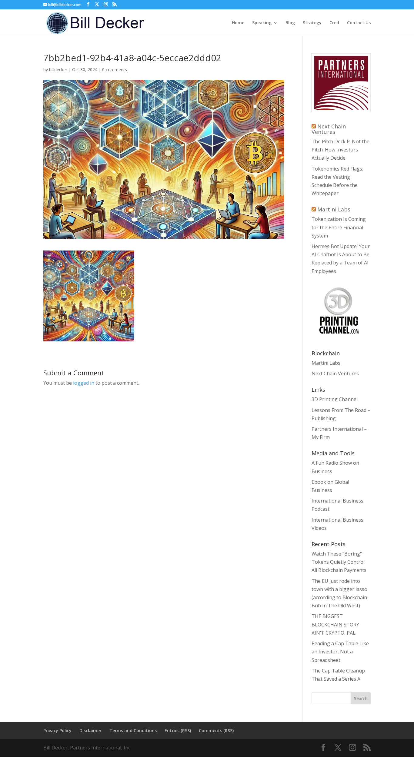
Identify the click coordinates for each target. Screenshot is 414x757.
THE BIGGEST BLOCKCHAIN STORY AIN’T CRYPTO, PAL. (335, 624)
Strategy (312, 23)
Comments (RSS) (216, 730)
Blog (290, 23)
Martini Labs (333, 209)
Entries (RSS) (178, 730)
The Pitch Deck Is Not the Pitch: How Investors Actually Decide (340, 149)
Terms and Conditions (133, 730)
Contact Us (359, 23)
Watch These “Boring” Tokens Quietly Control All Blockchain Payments (339, 561)
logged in (83, 383)
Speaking (262, 23)
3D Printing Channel (335, 399)
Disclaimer (90, 730)
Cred (334, 23)
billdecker (58, 69)
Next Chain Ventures (329, 129)
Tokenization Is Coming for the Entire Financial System (339, 227)
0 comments (114, 69)
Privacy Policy (57, 730)
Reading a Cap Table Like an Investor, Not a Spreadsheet (340, 651)
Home (238, 23)
